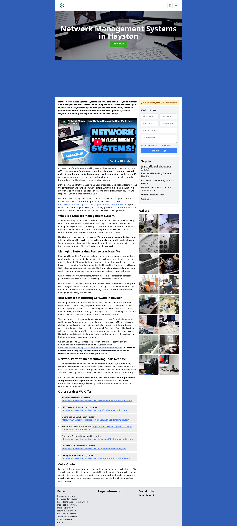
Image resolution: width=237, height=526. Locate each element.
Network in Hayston (66, 510)
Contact (61, 522)
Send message (159, 151)
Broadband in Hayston (67, 499)
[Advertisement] (129, 79)
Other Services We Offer (152, 194)
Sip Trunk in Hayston (67, 513)
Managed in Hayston (67, 504)
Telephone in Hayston (67, 516)
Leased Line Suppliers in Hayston (72, 502)
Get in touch (118, 43)
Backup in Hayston (66, 496)
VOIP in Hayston (64, 519)
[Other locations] (170, 5)
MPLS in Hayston (65, 507)
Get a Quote (147, 199)
